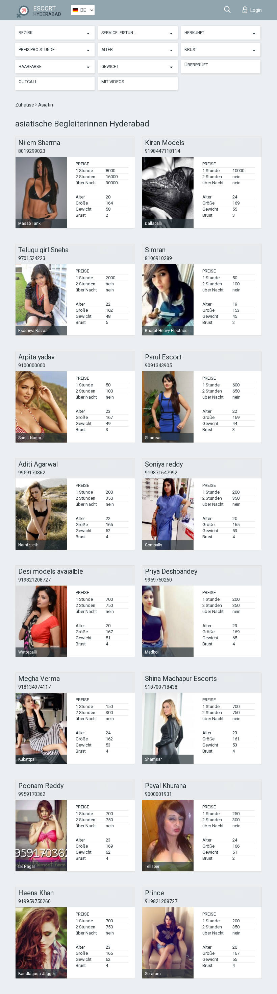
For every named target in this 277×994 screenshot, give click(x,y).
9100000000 (31, 365)
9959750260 (158, 580)
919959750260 (34, 901)
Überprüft (196, 64)
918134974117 (34, 687)
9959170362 (31, 473)
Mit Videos (112, 81)
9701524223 (31, 258)
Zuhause (25, 105)
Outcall (28, 81)
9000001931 (158, 794)
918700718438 (161, 687)
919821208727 (34, 580)
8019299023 (31, 151)
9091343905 (158, 365)
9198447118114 (162, 151)
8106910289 (158, 258)
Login (256, 10)
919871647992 (161, 473)
